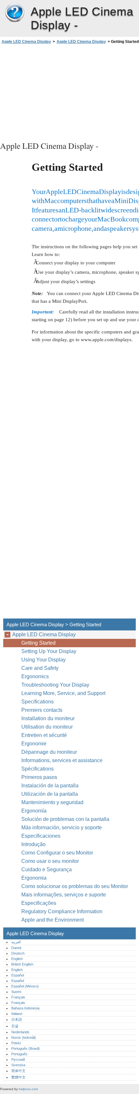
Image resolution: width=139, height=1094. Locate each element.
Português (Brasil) (25, 1048)
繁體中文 (18, 1077)
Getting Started (38, 643)
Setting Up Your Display (48, 651)
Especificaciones (40, 836)
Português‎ (19, 1054)
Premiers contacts (41, 710)
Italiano (16, 1014)
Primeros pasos (39, 777)
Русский (18, 1059)
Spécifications (37, 769)
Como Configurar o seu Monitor (57, 852)
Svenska (18, 1065)
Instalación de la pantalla (50, 785)
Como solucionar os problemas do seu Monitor (74, 886)
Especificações (38, 903)
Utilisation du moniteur (47, 727)
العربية (16, 942)
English (17, 959)
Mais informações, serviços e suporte (63, 894)
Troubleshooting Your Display (55, 685)
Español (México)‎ (25, 986)
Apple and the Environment (53, 920)
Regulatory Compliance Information (61, 911)
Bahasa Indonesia (25, 1008)
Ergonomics (35, 676)
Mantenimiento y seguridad (53, 802)
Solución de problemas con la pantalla (65, 819)
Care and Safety (40, 668)
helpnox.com (28, 1089)
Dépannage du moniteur (49, 752)
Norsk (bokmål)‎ (23, 1037)
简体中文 (18, 1071)
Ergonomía (34, 810)
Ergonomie (34, 743)
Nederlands (20, 1032)
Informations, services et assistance (61, 760)
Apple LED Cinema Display (14, 13)
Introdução (33, 844)
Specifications (37, 701)
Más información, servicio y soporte (61, 827)
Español (17, 975)
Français (18, 997)
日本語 (16, 1019)
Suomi (16, 992)
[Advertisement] (69, 91)
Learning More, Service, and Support (63, 693)
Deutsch (18, 953)
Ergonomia (34, 878)
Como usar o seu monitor (50, 861)
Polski (16, 1043)
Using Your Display (44, 659)
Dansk (16, 948)
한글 (14, 1026)
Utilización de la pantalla (50, 794)
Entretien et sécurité (44, 735)
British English (22, 964)
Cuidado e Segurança (47, 869)
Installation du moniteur (48, 718)
